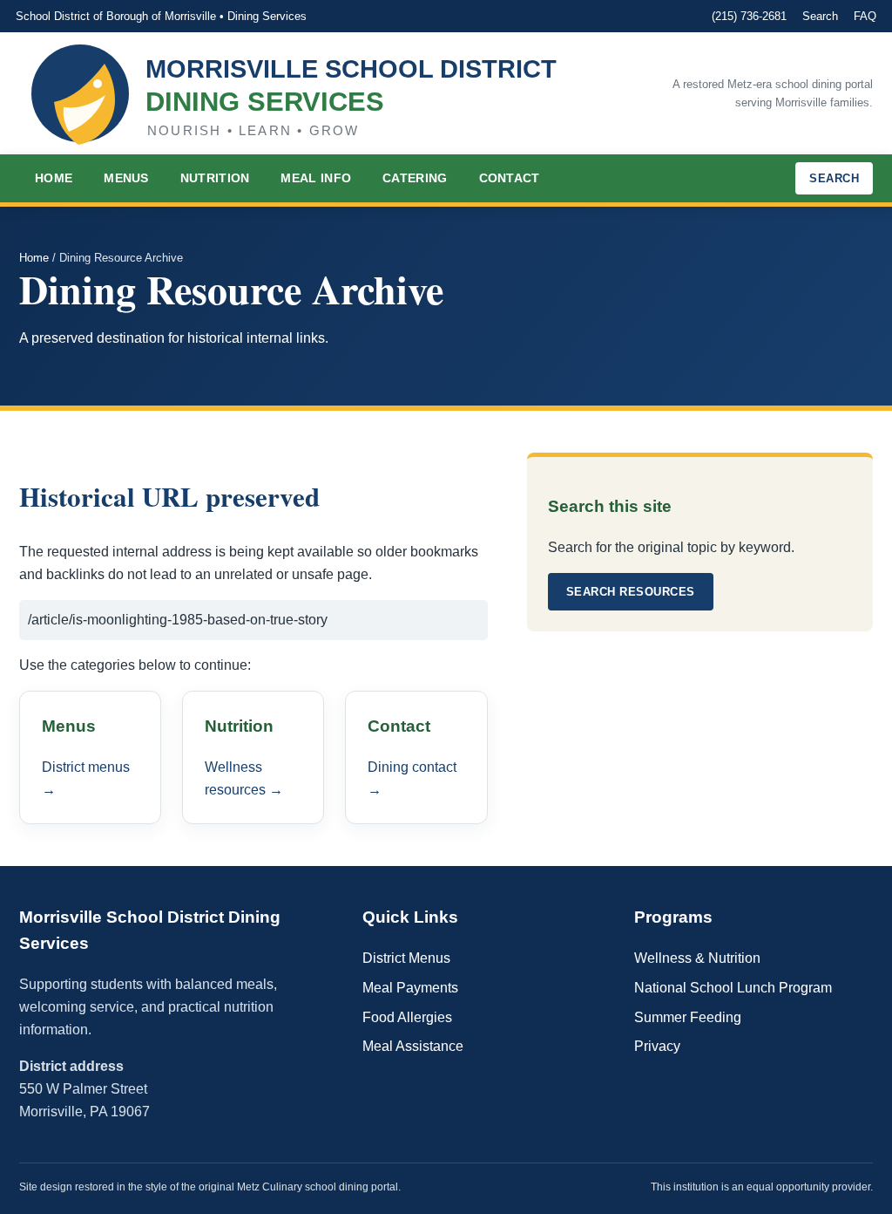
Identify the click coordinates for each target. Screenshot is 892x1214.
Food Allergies (407, 1017)
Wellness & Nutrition (697, 958)
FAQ (865, 16)
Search (820, 16)
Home (53, 178)
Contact (509, 178)
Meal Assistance (412, 1046)
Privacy (657, 1046)
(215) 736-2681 (749, 16)
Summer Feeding (687, 1017)
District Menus (406, 958)
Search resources (630, 591)
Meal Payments (410, 987)
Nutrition (215, 178)
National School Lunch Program (733, 987)
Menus (126, 178)
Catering (414, 178)
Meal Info (315, 178)
